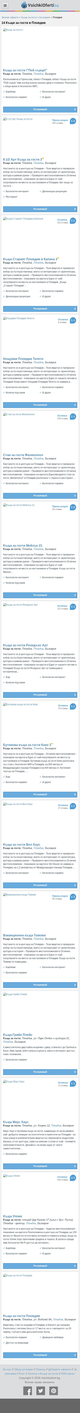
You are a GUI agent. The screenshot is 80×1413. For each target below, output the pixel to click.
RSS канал (68, 1373)
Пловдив (38, 73)
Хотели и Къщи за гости (43, 1373)
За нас (7, 1369)
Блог (22, 1373)
